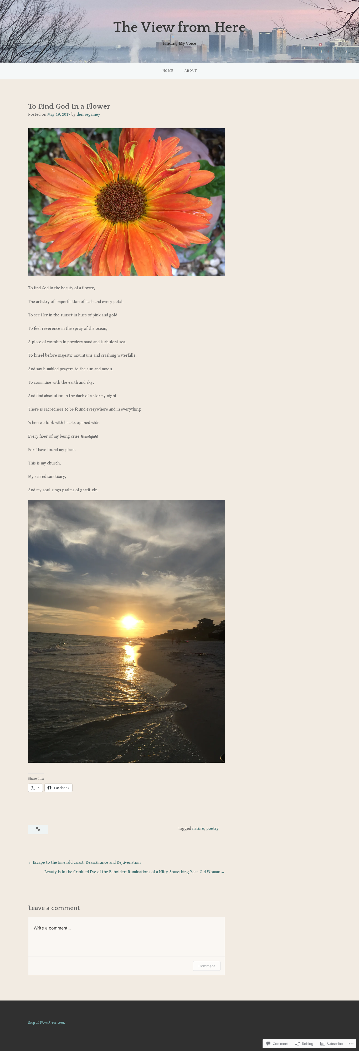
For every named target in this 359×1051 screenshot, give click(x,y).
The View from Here (179, 28)
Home (167, 71)
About (190, 71)
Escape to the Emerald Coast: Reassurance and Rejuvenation (87, 862)
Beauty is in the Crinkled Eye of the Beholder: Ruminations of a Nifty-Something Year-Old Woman (132, 872)
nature (198, 828)
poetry (212, 828)
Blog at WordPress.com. (46, 1022)
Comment (206, 966)
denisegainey (88, 114)
